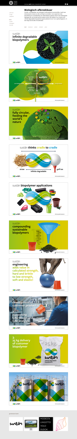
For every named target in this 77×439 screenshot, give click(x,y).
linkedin (65, 4)
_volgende (11, 16)
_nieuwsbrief (38, 4)
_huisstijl (11, 25)
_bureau (26, 4)
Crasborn (13, 3)
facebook (67, 4)
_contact (43, 4)
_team (33, 4)
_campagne (11, 23)
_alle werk (11, 12)
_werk (29, 4)
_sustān (11, 21)
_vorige (10, 14)
